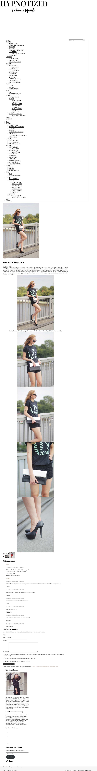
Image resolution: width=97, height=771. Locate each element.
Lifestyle (9, 57)
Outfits (11, 99)
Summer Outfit (17, 102)
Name (4, 634)
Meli (7, 564)
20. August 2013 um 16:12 (12, 623)
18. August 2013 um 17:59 (12, 567)
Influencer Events (15, 62)
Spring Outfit (16, 100)
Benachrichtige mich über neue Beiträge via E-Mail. (17, 661)
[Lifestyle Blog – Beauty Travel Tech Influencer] (24, 13)
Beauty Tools (13, 43)
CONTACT (8, 119)
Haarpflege (13, 52)
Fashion (8, 95)
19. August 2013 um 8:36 (12, 615)
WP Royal (14, 770)
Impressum (19, 766)
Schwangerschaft (15, 94)
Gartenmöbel (13, 80)
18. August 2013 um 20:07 (12, 589)
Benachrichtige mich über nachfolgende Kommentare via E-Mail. (20, 658)
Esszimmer (12, 74)
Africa (11, 85)
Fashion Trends (14, 97)
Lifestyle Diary (13, 58)
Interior (8, 63)
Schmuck (12, 112)
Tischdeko (15, 67)
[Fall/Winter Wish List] (6, 557)
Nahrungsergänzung (16, 50)
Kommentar (6, 651)
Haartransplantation (19, 53)
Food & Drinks (13, 60)
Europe (11, 87)
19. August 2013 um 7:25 (12, 606)
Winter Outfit (16, 105)
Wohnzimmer (13, 65)
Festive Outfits (17, 109)
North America (14, 89)
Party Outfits (16, 110)
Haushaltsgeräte (14, 79)
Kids (7, 90)
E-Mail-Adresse (7, 637)
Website (5, 640)
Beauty (8, 42)
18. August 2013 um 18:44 (12, 581)
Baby (10, 92)
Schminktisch (13, 72)
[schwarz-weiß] (12, 557)
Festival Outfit (17, 107)
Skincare (12, 47)
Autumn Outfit (17, 104)
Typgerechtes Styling (19, 115)
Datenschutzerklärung (7, 766)
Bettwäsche (16, 70)
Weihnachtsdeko (14, 82)
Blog (7, 40)
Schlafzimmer (13, 69)
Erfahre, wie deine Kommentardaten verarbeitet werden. (45, 666)
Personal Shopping (15, 114)
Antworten (21, 567)
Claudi (8, 578)
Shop (7, 117)
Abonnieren (10, 757)
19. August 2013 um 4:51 (12, 598)
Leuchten (12, 77)
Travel (8, 84)
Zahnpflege (13, 55)
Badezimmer (13, 75)
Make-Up (11, 48)
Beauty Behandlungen (16, 45)
